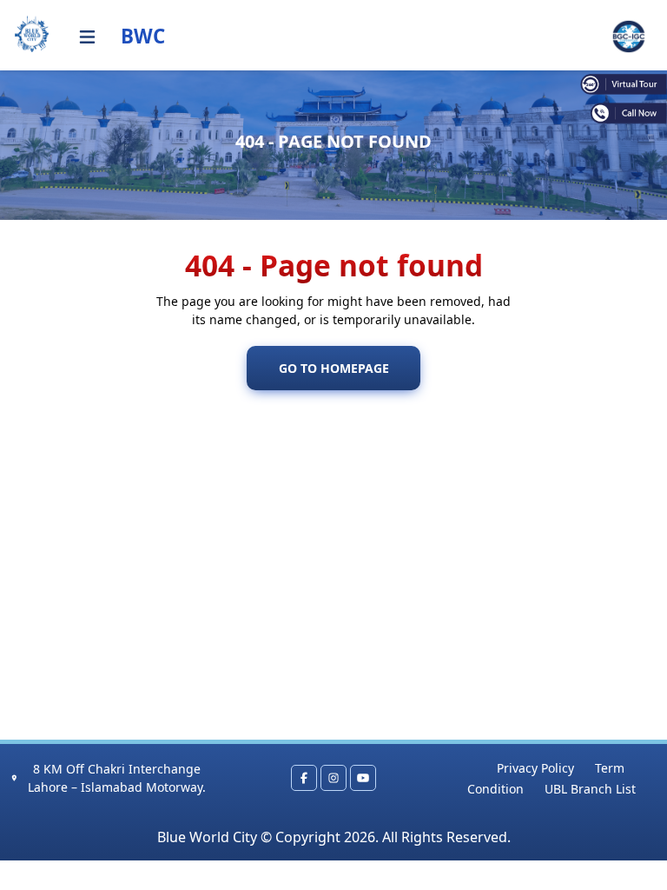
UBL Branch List (590, 788)
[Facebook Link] (304, 778)
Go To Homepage (334, 368)
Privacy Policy (535, 768)
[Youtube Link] (363, 778)
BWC (143, 36)
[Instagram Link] (333, 778)
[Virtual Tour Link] (623, 83)
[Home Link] (32, 33)
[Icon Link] (87, 37)
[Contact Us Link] (623, 113)
